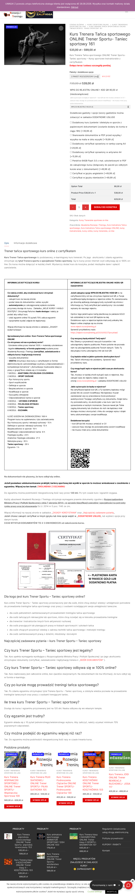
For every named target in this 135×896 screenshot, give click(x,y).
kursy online (87, 231)
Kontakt (106, 850)
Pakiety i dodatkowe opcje (81, 72)
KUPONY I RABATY (111, 844)
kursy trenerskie (100, 231)
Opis (6, 243)
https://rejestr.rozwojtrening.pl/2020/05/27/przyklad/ (94, 332)
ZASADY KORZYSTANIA (64, 512)
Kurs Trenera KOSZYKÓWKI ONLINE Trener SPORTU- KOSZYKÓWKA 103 (93, 783)
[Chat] (128, 885)
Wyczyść (106, 76)
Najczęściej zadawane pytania (98, 512)
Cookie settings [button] (95, 891)
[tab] (6, 243)
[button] (61, 28)
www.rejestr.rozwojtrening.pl (83, 326)
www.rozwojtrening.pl (86, 381)
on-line (111, 231)
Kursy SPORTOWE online (98, 25)
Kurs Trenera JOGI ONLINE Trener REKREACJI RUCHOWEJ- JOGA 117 (119, 780)
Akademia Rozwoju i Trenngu (93, 225)
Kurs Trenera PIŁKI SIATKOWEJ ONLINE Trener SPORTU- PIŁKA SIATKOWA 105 (40, 783)
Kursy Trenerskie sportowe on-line (93, 220)
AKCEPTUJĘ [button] (112, 892)
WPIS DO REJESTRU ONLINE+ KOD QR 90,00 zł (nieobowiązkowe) (98, 96)
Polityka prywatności (112, 838)
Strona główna (77, 25)
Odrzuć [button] (74, 7)
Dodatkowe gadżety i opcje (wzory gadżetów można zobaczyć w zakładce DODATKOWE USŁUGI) (97, 115)
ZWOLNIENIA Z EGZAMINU (51, 486)
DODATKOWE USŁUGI (89, 516)
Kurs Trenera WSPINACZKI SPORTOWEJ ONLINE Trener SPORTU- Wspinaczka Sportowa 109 (12, 786)
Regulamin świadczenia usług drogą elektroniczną (115, 830)
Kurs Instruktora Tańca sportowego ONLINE (100, 228)
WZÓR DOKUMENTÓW (91, 660)
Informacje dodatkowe (25, 243)
